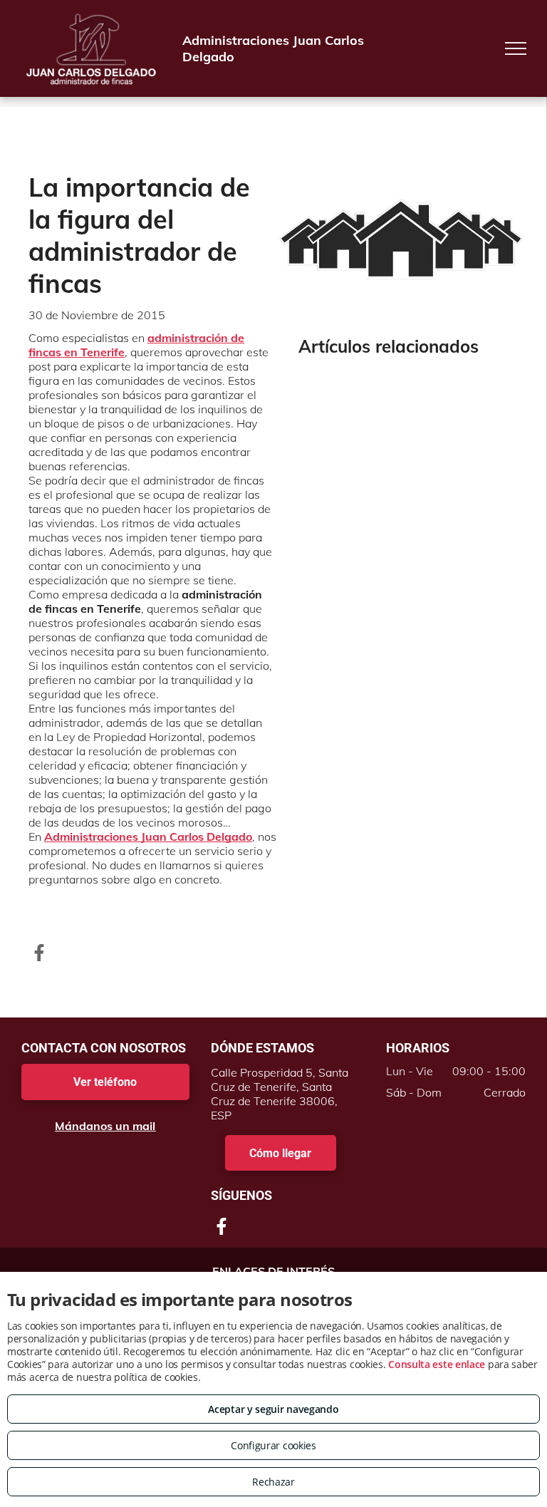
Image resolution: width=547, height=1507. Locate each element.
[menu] (515, 48)
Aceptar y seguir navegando (273, 1409)
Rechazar (273, 1481)
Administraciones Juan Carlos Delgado (148, 836)
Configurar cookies (273, 1445)
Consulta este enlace (436, 1364)
